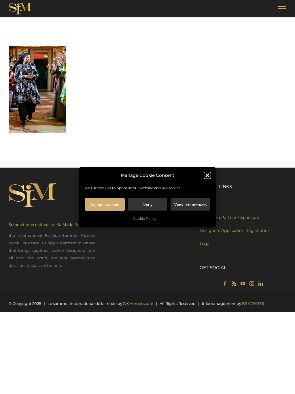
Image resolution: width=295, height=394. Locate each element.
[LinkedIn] (260, 283)
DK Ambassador (138, 303)
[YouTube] (243, 283)
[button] (207, 175)
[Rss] (234, 283)
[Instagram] (251, 283)
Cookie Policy (144, 218)
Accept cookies (104, 204)
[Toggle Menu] (282, 8)
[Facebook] (225, 283)
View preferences (190, 204)
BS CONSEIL (253, 303)
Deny (148, 204)
